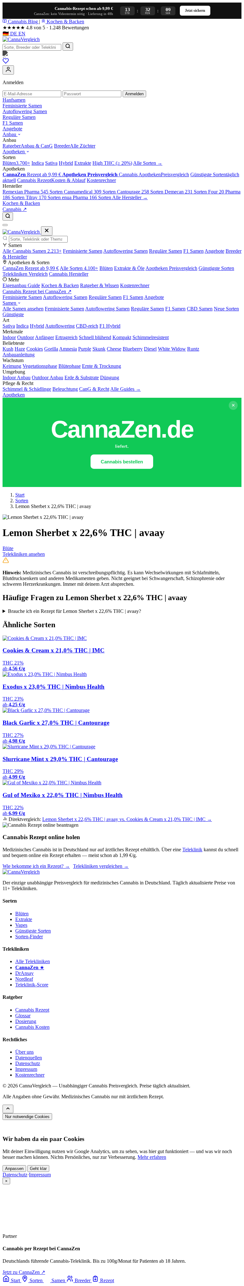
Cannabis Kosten (32, 1027)
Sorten (21, 500)
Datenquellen (28, 1057)
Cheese (114, 349)
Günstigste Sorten (216, 268)
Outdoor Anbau (47, 377)
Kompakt (121, 337)
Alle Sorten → (147, 163)
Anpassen (14, 1168)
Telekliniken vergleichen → (101, 866)
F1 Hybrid (109, 326)
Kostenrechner (134, 285)
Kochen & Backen (64, 21)
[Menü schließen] (46, 231)
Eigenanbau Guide (21, 285)
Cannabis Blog (23, 21)
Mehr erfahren (152, 1157)
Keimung (12, 366)
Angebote (12, 128)
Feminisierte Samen (22, 105)
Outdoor (25, 337)
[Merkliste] (6, 62)
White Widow (172, 349)
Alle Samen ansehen (23, 308)
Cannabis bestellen (122, 461)
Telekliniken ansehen (24, 554)
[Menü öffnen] (5, 225)
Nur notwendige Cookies (27, 1116)
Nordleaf (24, 979)
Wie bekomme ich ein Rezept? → (36, 866)
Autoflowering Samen (25, 111)
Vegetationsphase (40, 366)
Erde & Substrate (81, 377)
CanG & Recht (94, 389)
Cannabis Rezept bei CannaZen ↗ (37, 291)
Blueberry (133, 349)
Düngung (109, 377)
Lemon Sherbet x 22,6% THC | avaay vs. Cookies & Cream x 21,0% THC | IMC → (127, 819)
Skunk (98, 349)
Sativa (9, 326)
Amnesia (68, 349)
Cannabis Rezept (32, 1010)
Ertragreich (66, 337)
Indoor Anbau (16, 377)
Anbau (10, 134)
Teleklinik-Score (31, 984)
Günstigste (13, 314)
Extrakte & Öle (129, 268)
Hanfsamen (14, 100)
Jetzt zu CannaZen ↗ (24, 1272)
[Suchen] (68, 46)
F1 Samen (13, 123)
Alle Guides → (125, 389)
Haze (20, 349)
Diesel (150, 349)
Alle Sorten (79, 268)
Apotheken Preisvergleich (171, 268)
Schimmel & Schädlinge (27, 389)
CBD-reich (87, 326)
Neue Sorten (226, 308)
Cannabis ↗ (15, 209)
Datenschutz (27, 1063)
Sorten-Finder (29, 936)
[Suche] (8, 216)
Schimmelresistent (150, 337)
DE (10, 33)
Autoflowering (60, 326)
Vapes (21, 925)
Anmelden (134, 93)
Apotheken (14, 151)
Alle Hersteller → (130, 197)
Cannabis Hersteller (68, 274)
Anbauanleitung (19, 354)
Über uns (24, 1052)
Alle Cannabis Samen (32, 251)
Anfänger (44, 337)
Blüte (8, 548)
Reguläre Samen (19, 117)
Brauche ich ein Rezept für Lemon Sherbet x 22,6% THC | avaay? (74, 611)
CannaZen (31, 268)
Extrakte (23, 919)
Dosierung (25, 1021)
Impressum (26, 1069)
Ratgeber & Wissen (99, 285)
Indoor (9, 337)
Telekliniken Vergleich (25, 274)
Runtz (193, 349)
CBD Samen (200, 308)
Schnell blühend (95, 337)
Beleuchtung (65, 389)
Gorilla (51, 349)
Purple (84, 349)
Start (19, 495)
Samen (10, 303)
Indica (22, 326)
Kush (8, 349)
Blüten (106, 268)
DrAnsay (24, 973)
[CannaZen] (122, 54)
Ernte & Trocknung (101, 366)
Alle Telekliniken (32, 961)
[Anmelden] (8, 70)
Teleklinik (192, 849)
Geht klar (38, 1168)
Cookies (34, 349)
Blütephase (69, 366)
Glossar (22, 1015)
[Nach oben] (8, 1109)
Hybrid (37, 326)
